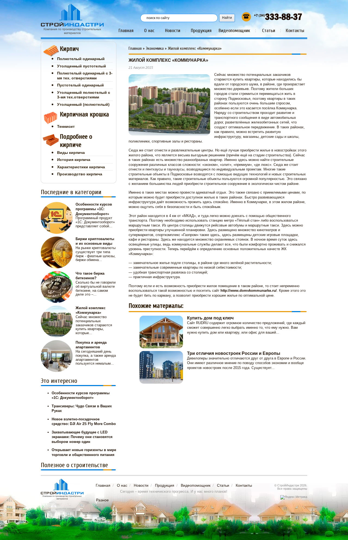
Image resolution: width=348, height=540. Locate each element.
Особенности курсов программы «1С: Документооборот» (94, 209)
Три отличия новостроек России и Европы (233, 353)
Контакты (295, 30)
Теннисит (66, 126)
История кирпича (73, 159)
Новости (172, 30)
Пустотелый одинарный (80, 85)
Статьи (268, 30)
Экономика (155, 48)
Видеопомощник (234, 30)
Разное (102, 500)
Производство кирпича (79, 174)
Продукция (201, 30)
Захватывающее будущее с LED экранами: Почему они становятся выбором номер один (82, 437)
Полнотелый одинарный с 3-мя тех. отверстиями (85, 75)
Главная (126, 30)
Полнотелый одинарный (81, 59)
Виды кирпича (71, 152)
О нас (149, 30)
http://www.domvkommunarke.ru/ (248, 290)
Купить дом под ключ (210, 318)
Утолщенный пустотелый (81, 66)
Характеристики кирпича (81, 167)
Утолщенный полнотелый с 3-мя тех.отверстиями (83, 95)
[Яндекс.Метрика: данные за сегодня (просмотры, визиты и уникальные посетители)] (293, 497)
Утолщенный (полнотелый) (83, 104)
